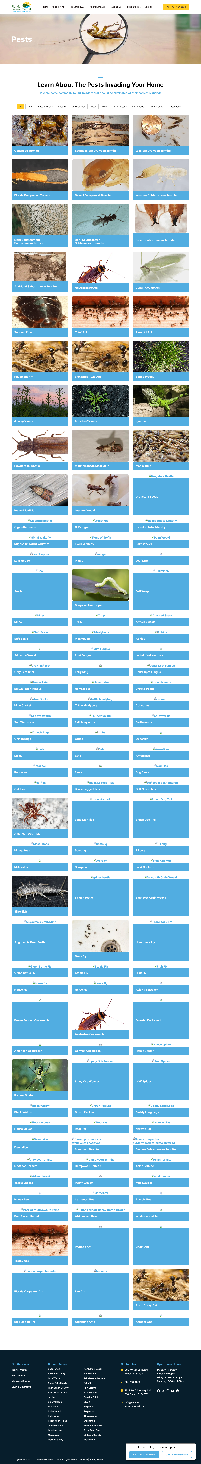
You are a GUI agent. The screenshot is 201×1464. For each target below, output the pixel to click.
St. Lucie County (92, 1435)
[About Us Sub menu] (123, 7)
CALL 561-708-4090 (176, 7)
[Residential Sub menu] (66, 7)
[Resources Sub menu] (140, 7)
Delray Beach (55, 1402)
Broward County (56, 1373)
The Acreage (90, 1416)
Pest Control (18, 1375)
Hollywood (53, 1416)
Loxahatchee (55, 1430)
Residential (58, 7)
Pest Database (97, 7)
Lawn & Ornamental (22, 1386)
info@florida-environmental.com (135, 1404)
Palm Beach (90, 1373)
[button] (20, 106)
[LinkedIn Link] (172, 1391)
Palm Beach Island (57, 1392)
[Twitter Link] (163, 1391)
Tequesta (89, 1406)
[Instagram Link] (168, 1391)
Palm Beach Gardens (94, 1378)
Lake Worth (54, 1378)
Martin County (55, 1439)
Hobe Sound (54, 1411)
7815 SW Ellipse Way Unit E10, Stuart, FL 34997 (138, 1392)
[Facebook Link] (158, 1391)
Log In (148, 7)
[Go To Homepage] (21, 7)
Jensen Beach (55, 1425)
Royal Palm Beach (93, 1430)
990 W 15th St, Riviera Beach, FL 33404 (136, 1371)
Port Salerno (90, 1387)
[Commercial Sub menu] (85, 7)
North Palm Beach (57, 1383)
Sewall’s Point (91, 1397)
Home (45, 7)
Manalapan (54, 1435)
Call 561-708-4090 (177, 1454)
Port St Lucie (90, 1392)
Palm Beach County (58, 1387)
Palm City (89, 1383)
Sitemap (84, 1459)
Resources (133, 7)
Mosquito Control (21, 1381)
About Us (116, 7)
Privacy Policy (96, 1459)
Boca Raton (54, 1368)
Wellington (89, 1420)
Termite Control (20, 1369)
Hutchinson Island (57, 1420)
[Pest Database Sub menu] (107, 7)
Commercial (77, 7)
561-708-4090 (133, 1382)
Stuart (87, 1402)
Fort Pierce (53, 1406)
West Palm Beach (93, 1425)
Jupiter (51, 1397)
